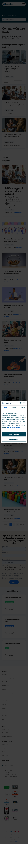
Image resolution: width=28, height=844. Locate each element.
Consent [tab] (5, 407)
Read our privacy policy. (13, 427)
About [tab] (23, 407)
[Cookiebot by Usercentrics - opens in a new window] (19, 403)
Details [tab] (14, 407)
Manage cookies (13, 439)
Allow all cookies (14, 434)
